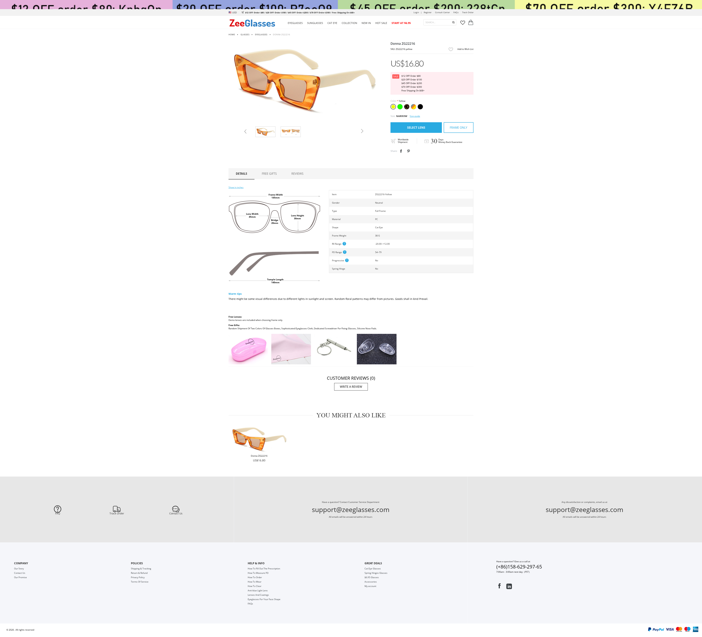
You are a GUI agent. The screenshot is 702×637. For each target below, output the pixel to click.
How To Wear (254, 581)
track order (467, 12)
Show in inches (236, 187)
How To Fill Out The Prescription (264, 568)
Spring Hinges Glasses (376, 573)
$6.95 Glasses (372, 577)
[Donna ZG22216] (259, 438)
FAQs (455, 12)
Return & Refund (139, 573)
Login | (418, 12)
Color (393, 101)
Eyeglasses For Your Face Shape (264, 599)
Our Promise (20, 577)
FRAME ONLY (458, 128)
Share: (393, 151)
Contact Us (175, 513)
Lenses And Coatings (258, 594)
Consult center (442, 12)
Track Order (117, 513)
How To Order (255, 577)
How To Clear (254, 586)
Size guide (415, 116)
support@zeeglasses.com (350, 509)
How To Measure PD (258, 573)
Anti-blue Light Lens (258, 590)
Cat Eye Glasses (373, 568)
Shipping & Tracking (141, 568)
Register (428, 12)
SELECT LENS (416, 128)
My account (370, 586)
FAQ (57, 513)
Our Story (19, 568)
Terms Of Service (139, 581)
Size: (392, 116)
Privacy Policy (138, 577)
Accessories (371, 581)
